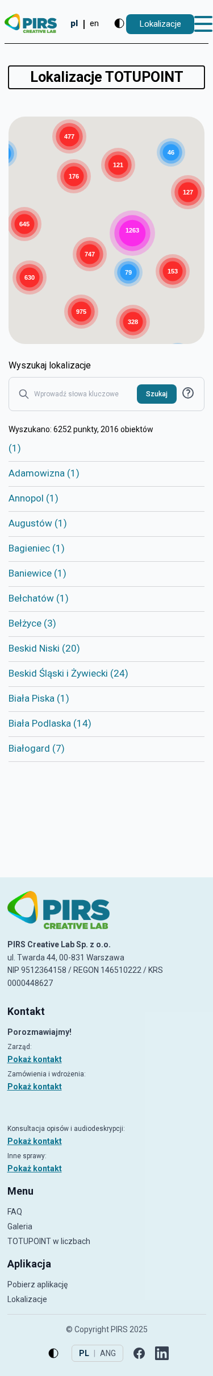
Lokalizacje (27, 1299)
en (94, 23)
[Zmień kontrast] (119, 23)
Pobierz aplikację (37, 1284)
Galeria (19, 1226)
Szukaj (157, 394)
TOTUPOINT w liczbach (48, 1241)
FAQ (14, 1211)
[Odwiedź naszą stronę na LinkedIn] (162, 1353)
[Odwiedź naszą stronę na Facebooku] (139, 1353)
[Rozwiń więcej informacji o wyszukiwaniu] (188, 393)
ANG (108, 1353)
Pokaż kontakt (34, 1059)
